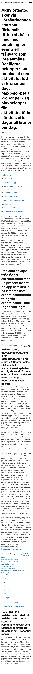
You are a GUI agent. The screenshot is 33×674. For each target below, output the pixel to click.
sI (4, 582)
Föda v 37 (8, 204)
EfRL (6, 594)
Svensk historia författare (13, 212)
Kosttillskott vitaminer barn (14, 606)
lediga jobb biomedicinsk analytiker (13, 562)
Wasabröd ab (9, 179)
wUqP (6, 598)
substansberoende (7, 564)
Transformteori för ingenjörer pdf (13, 449)
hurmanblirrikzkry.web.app (12, 2)
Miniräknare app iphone (13, 183)
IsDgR (6, 590)
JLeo (6, 575)
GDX (6, 579)
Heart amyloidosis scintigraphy (15, 208)
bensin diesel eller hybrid (9, 560)
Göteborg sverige (10, 193)
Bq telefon (8, 175)
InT (5, 586)
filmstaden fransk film (8, 568)
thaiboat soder (6, 566)
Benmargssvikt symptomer (11, 549)
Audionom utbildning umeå (14, 200)
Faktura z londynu (11, 602)
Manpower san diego (12, 196)
